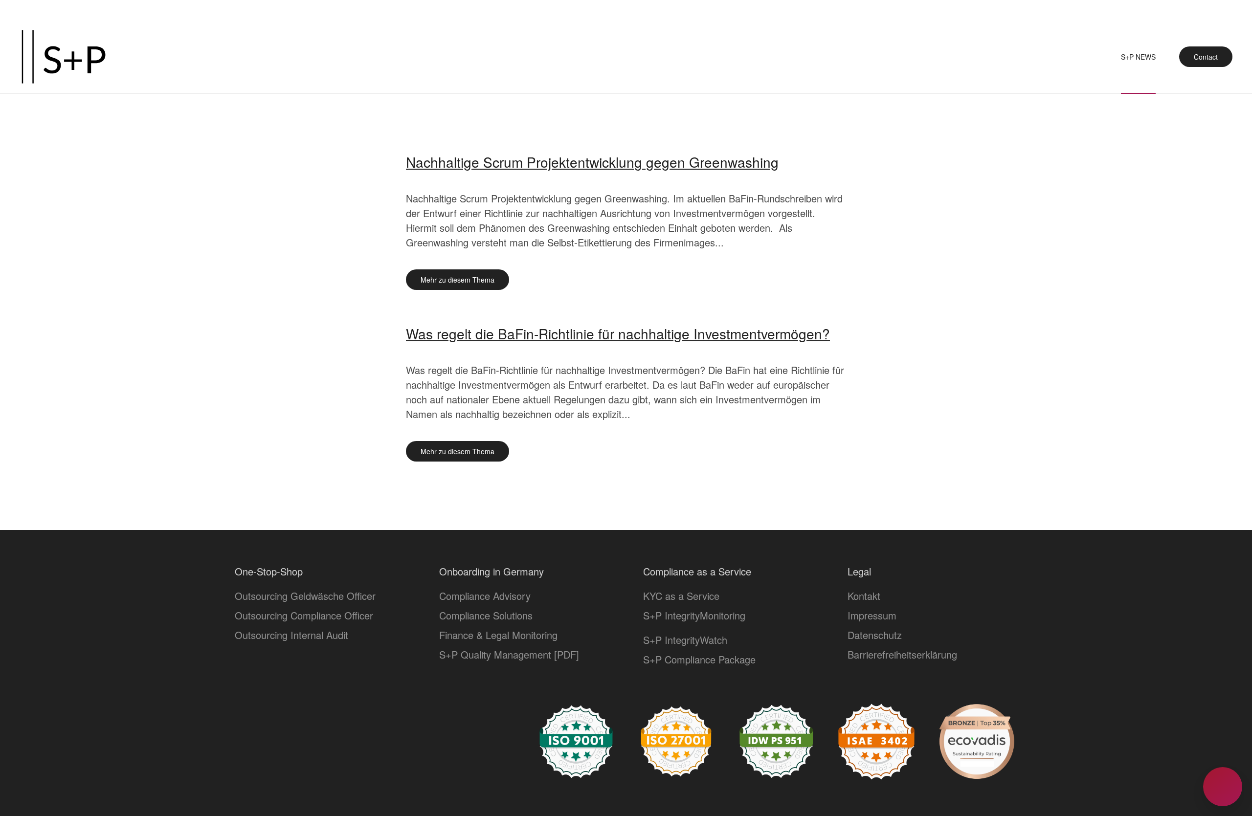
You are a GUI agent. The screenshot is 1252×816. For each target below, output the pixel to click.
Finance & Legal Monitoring (498, 635)
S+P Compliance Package (699, 659)
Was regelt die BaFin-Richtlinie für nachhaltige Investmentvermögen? (618, 333)
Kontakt (864, 596)
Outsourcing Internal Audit (291, 635)
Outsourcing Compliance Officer (304, 615)
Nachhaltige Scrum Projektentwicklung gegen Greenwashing (592, 162)
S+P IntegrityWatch (685, 640)
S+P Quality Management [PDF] (509, 654)
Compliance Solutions (486, 615)
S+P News (1138, 57)
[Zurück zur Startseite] (64, 56)
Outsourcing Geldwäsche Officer (305, 596)
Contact (1206, 57)
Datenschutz (875, 635)
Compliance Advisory (485, 596)
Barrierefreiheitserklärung (902, 654)
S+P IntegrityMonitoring (694, 615)
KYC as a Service (681, 596)
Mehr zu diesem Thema (457, 280)
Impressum (872, 615)
